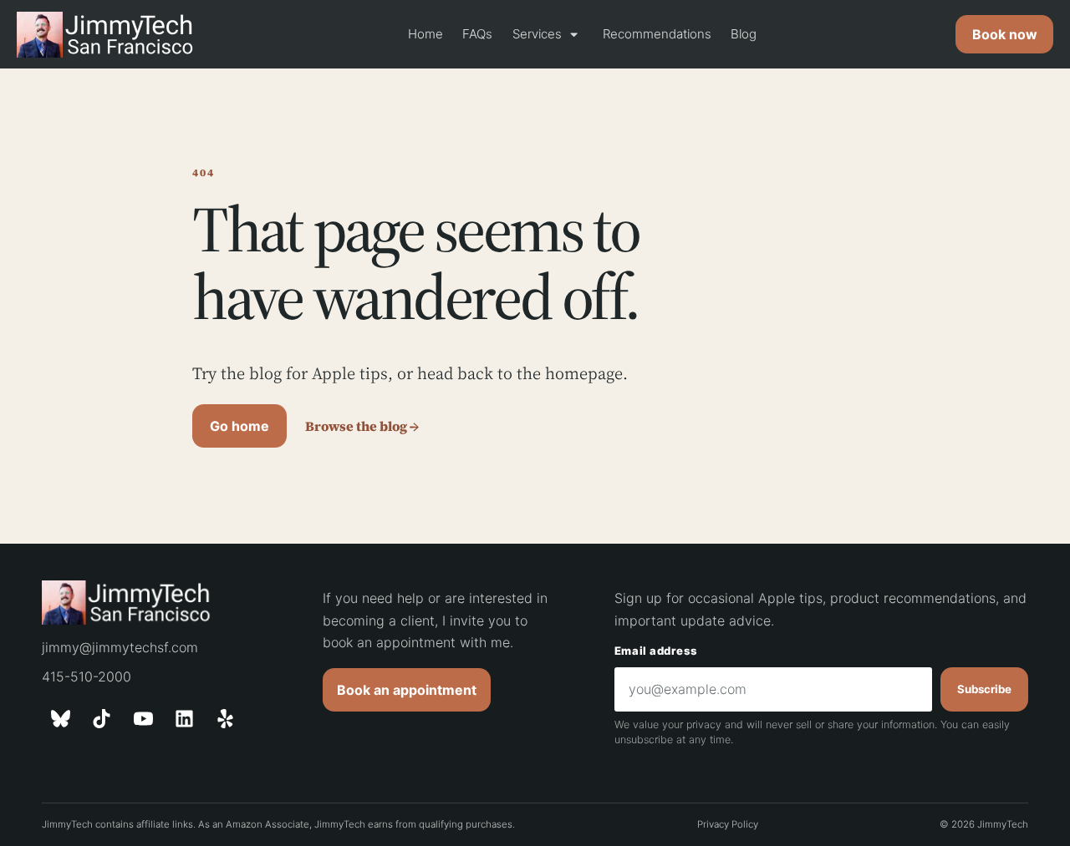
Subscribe (984, 689)
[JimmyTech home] (113, 35)
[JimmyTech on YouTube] (143, 719)
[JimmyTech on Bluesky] (60, 719)
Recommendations (657, 34)
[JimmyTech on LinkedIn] (184, 719)
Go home (239, 426)
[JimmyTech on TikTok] (102, 719)
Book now (1004, 34)
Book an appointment (406, 689)
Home (425, 34)
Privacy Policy (727, 824)
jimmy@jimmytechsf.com (120, 647)
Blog (744, 34)
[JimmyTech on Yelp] (225, 719)
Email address (656, 650)
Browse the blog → (362, 426)
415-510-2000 (86, 676)
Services (547, 34)
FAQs (477, 34)
